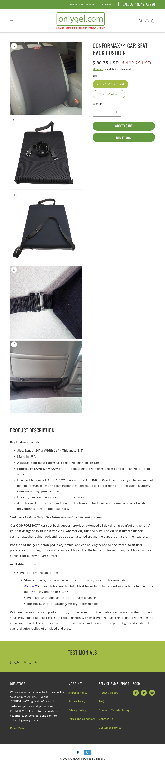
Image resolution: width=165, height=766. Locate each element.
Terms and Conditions (82, 718)
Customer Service (110, 727)
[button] (141, 20)
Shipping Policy (77, 692)
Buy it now (123, 137)
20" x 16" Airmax (109, 94)
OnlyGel (75, 758)
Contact (108, 4)
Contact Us (106, 718)
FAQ (101, 701)
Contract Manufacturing (114, 710)
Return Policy (76, 701)
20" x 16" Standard (110, 84)
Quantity (97, 104)
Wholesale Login (82, 4)
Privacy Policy (77, 710)
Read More (17, 728)
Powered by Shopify (93, 758)
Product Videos (108, 692)
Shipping (98, 68)
